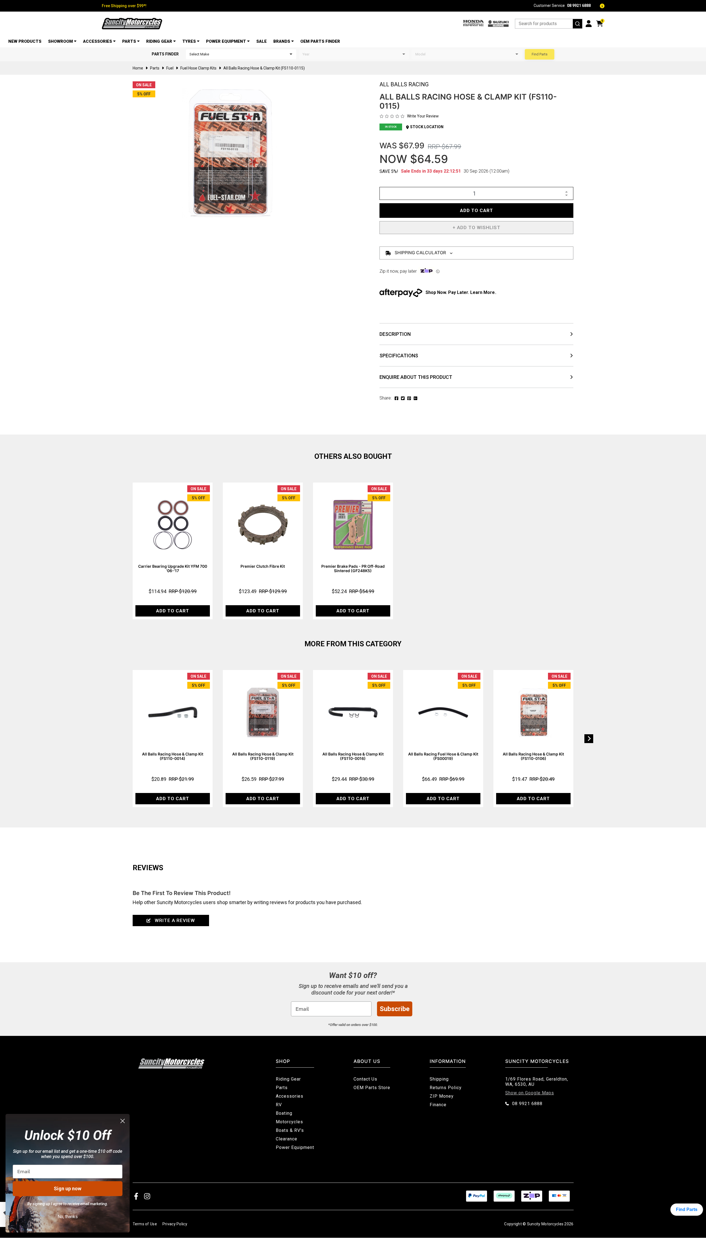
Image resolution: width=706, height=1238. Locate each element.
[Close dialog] (122, 1121)
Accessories (97, 41)
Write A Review (175, 920)
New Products (24, 41)
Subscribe (395, 1009)
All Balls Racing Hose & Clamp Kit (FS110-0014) (172, 756)
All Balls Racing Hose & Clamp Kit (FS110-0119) (262, 756)
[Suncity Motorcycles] (132, 23)
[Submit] (577, 23)
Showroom (60, 41)
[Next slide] (588, 738)
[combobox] (548, 23)
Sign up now (67, 1188)
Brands (281, 41)
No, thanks (68, 1216)
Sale (261, 41)
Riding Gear (159, 41)
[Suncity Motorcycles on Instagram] (147, 1196)
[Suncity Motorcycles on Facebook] (136, 1196)
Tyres (189, 41)
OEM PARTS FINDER (320, 41)
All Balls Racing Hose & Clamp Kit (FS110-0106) (533, 756)
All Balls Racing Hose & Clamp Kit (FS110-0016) (353, 756)
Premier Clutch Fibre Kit (262, 566)
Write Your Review (423, 116)
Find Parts (539, 54)
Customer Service (562, 6)
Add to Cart (476, 210)
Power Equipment (226, 41)
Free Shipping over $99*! (124, 6)
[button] (476, 227)
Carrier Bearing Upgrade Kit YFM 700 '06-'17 (172, 568)
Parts (129, 41)
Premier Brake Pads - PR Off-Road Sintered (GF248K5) (353, 568)
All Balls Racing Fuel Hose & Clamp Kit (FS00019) (443, 756)
